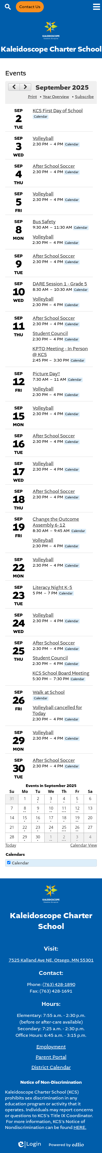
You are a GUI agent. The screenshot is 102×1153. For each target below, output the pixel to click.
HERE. (80, 1127)
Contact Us (29, 6)
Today (10, 845)
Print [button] (32, 96)
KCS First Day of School (58, 111)
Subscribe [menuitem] (84, 96)
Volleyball (43, 138)
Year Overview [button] (56, 96)
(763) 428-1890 (59, 984)
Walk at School (49, 692)
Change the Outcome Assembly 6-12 (56, 522)
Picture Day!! (46, 374)
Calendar (20, 863)
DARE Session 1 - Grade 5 (60, 284)
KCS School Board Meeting (60, 673)
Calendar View (83, 845)
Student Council (50, 334)
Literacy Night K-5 (52, 588)
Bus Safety (44, 222)
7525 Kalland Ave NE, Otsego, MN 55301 (51, 960)
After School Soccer (54, 166)
